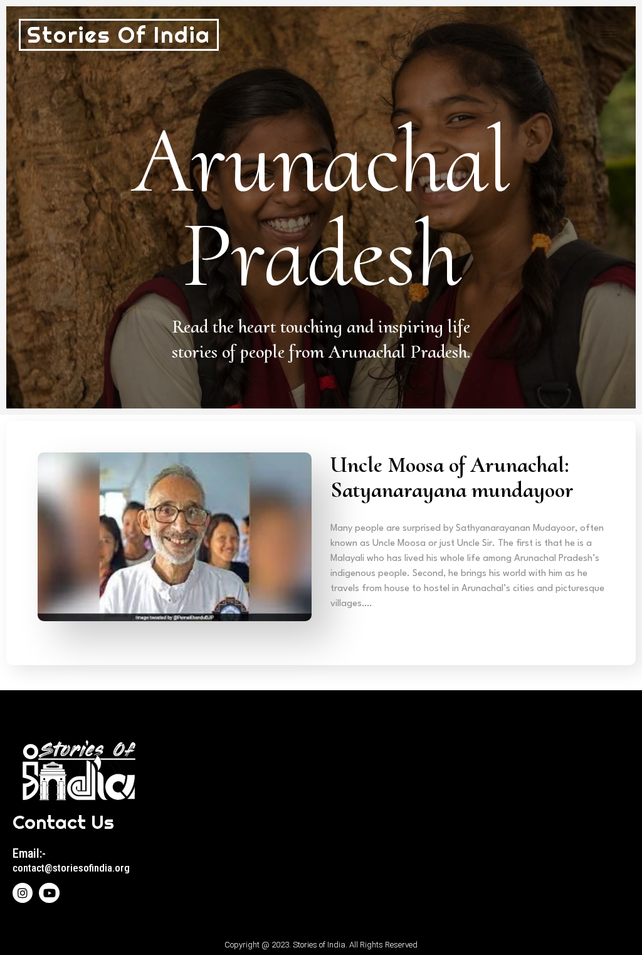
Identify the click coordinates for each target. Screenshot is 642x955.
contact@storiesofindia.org (71, 868)
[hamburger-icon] (609, 35)
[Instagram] (23, 893)
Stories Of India (119, 34)
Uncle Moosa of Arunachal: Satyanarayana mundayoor (454, 477)
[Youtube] (49, 893)
